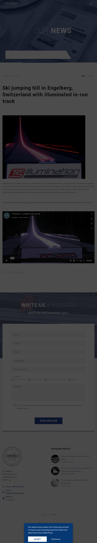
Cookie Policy (47, 532)
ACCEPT (37, 539)
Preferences (56, 539)
